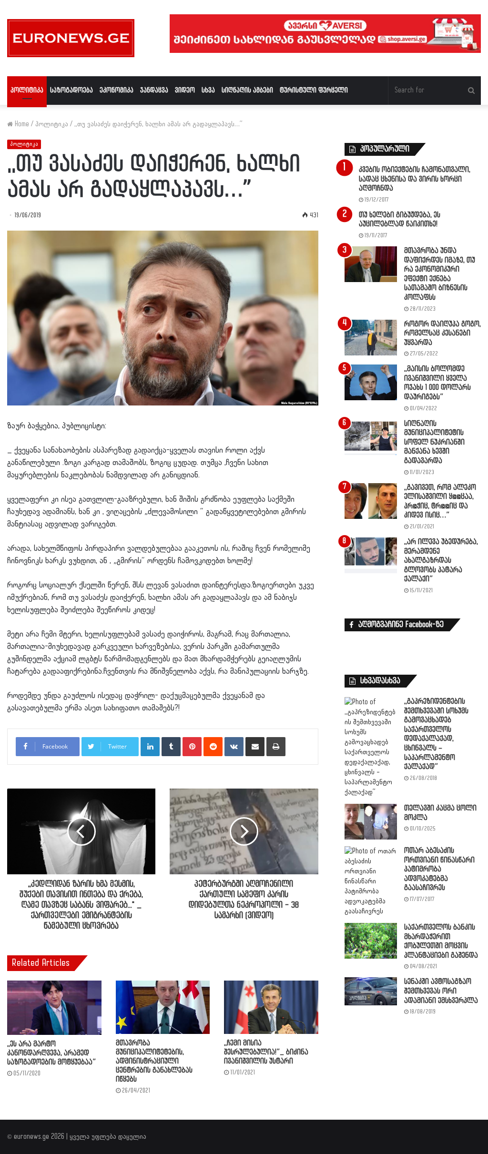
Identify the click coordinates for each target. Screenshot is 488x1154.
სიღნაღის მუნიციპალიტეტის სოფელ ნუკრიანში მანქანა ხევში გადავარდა (434, 442)
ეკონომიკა (116, 90)
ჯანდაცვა (154, 90)
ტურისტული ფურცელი (314, 90)
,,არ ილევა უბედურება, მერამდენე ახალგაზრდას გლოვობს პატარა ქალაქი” (441, 560)
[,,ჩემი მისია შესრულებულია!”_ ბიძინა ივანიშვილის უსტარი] (271, 1007)
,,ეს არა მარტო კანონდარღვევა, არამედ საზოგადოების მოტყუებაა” (51, 1053)
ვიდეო (185, 90)
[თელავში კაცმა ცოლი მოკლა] (371, 822)
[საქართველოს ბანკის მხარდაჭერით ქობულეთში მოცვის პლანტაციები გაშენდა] (371, 941)
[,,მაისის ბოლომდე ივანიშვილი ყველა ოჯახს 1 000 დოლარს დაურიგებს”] (371, 382)
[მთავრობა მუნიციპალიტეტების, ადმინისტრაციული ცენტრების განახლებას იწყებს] (163, 1007)
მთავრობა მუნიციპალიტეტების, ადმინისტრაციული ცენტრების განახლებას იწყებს (154, 1061)
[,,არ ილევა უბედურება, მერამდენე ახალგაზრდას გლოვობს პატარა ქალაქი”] (371, 555)
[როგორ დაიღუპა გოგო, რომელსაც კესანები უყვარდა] (371, 337)
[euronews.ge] (70, 38)
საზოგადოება (71, 90)
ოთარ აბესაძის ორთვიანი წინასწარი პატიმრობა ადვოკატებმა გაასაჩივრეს (439, 869)
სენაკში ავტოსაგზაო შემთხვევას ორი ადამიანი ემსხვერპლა (441, 991)
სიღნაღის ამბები (247, 90)
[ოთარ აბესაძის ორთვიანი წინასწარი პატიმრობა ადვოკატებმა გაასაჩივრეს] (371, 881)
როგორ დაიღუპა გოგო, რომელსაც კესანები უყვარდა (442, 333)
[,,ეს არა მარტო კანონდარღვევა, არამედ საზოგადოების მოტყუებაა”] (54, 1008)
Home (21, 124)
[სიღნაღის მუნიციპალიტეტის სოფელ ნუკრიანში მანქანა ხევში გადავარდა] (371, 437)
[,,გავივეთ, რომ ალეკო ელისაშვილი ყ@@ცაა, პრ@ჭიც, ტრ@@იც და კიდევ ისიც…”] (371, 501)
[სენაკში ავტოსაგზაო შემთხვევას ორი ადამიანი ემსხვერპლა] (371, 991)
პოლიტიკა (26, 90)
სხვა (208, 90)
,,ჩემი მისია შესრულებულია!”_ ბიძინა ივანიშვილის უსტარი (266, 1052)
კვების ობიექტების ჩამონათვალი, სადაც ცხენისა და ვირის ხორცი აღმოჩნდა (414, 179)
